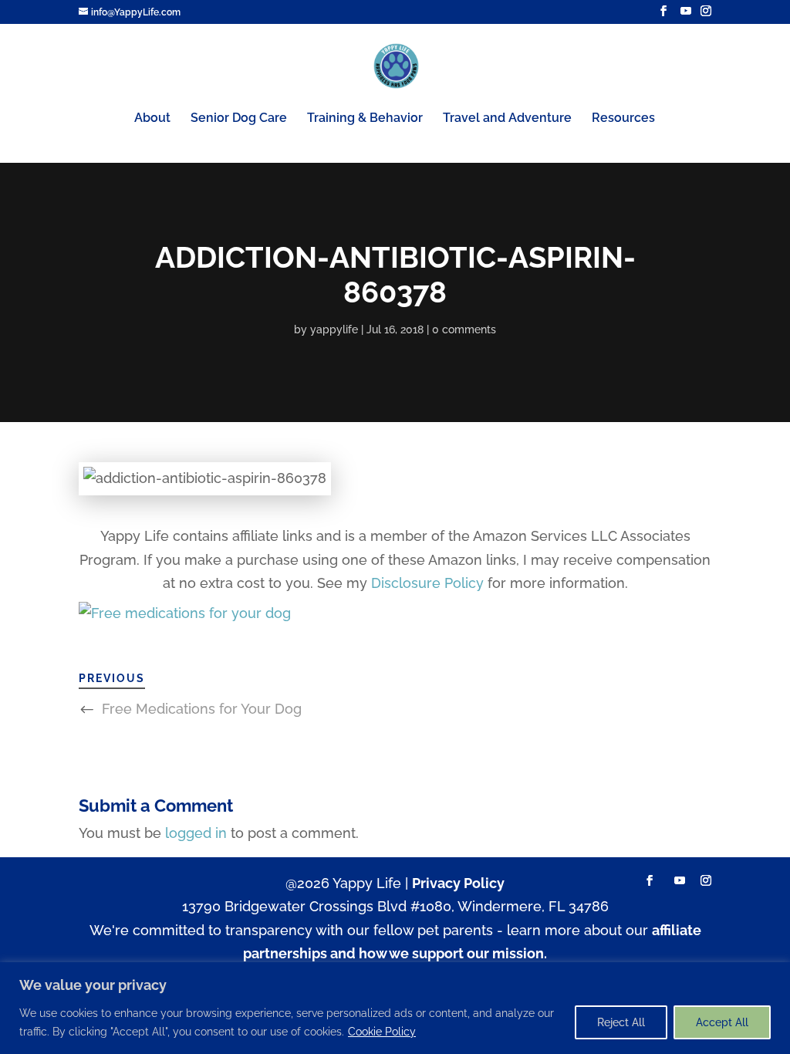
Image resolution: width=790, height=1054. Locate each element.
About (152, 119)
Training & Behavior (365, 119)
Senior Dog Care (239, 119)
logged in (196, 833)
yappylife (334, 329)
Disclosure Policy (427, 583)
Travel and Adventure (507, 119)
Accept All (722, 1022)
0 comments (464, 329)
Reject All (621, 1022)
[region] (395, 1008)
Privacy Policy (458, 883)
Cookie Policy (382, 1031)
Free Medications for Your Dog (202, 709)
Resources (623, 119)
